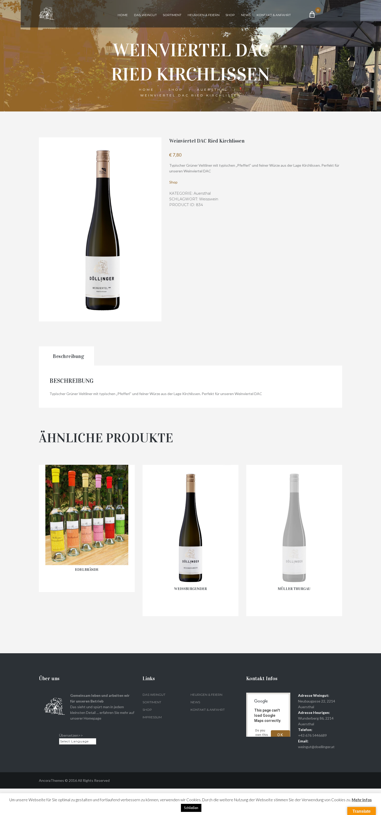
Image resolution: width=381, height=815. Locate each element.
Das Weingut (145, 15)
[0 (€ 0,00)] (321, 14)
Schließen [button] (191, 808)
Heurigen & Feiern (204, 15)
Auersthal (212, 90)
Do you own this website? (262, 735)
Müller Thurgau (294, 589)
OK (280, 735)
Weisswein (208, 199)
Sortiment (172, 15)
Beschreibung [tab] (68, 356)
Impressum (152, 717)
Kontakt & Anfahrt (274, 15)
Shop (230, 15)
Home (123, 15)
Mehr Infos (362, 799)
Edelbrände (86, 569)
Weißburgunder (190, 589)
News (246, 15)
